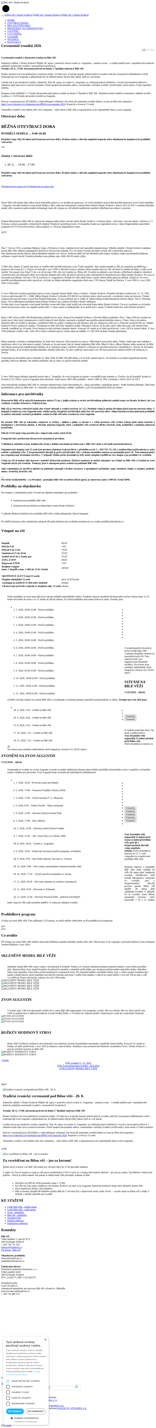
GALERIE (12, 36)
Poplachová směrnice (17, 1223)
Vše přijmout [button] (15, 1411)
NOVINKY (13, 39)
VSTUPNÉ (13, 31)
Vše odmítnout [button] (35, 1411)
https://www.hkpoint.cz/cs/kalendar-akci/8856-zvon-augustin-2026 (33, 104)
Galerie (5, 1060)
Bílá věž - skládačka (17, 1215)
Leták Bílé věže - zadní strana (21, 1209)
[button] (26, 1418)
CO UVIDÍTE (14, 34)
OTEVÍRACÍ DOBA (17, 23)
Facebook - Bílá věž (11, 1250)
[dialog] (26, 1380)
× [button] (45, 1340)
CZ (143, 49)
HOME (11, 20)
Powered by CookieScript (26, 1422)
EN (148, 49)
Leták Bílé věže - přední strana (22, 1207)
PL (153, 49)
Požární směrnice (15, 1220)
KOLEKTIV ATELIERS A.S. (72, 1408)
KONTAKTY (14, 42)
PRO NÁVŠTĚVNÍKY (19, 25)
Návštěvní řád (14, 1218)
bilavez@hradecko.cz (11, 1247)
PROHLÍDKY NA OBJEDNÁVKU (25, 28)
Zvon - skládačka (15, 1212)
